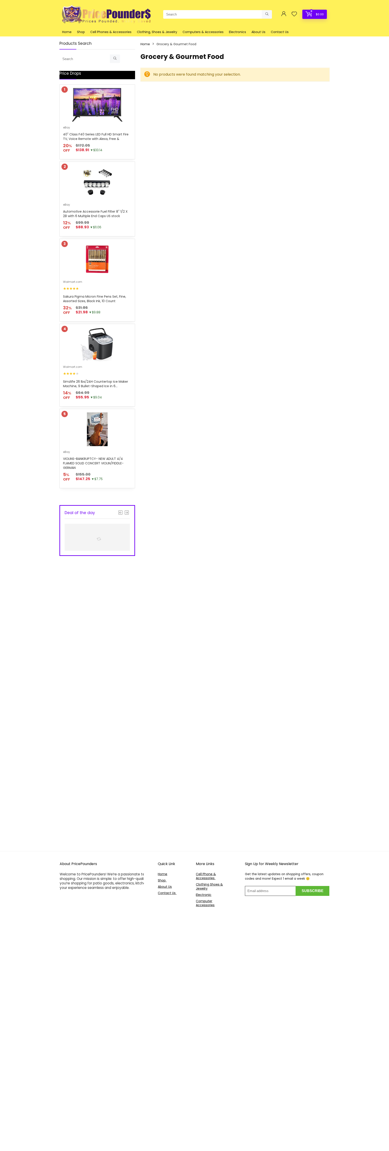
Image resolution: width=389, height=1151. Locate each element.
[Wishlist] (294, 14)
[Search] (267, 14)
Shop (81, 32)
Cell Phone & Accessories (206, 876)
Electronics (237, 32)
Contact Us (280, 32)
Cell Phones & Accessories (110, 32)
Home (67, 32)
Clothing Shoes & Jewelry (209, 886)
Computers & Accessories (203, 32)
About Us (258, 32)
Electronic (203, 894)
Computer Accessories (205, 903)
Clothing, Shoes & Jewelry (157, 32)
